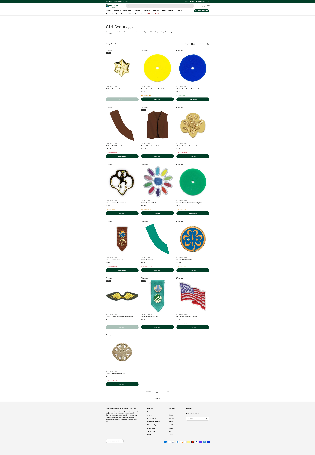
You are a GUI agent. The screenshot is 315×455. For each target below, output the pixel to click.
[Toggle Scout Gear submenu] (130, 14)
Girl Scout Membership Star (113, 89)
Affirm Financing (151, 418)
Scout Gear (125, 14)
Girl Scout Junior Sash (147, 260)
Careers (171, 434)
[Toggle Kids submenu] (119, 14)
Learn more (125, 1)
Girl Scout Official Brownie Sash (115, 146)
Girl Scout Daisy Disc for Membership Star (188, 89)
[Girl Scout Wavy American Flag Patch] (192, 296)
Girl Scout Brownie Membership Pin (116, 203)
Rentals (192, 1)
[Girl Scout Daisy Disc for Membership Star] (192, 68)
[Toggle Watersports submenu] (132, 11)
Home (107, 18)
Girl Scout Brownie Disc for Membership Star (189, 203)
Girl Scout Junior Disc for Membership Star (153, 89)
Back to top (157, 398)
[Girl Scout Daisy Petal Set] (157, 182)
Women (108, 14)
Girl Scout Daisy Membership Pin (115, 373)
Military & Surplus (167, 10)
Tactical (155, 10)
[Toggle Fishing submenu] (150, 11)
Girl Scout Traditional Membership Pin (187, 146)
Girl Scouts (112, 18)
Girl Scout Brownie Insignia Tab (115, 260)
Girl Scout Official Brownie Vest (150, 146)
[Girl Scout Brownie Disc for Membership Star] (192, 182)
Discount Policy (151, 425)
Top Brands (136, 14)
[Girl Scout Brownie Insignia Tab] (122, 239)
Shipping (149, 415)
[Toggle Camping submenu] (120, 11)
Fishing (146, 10)
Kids (116, 14)
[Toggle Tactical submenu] (159, 11)
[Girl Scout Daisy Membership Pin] (122, 353)
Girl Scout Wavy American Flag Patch (186, 316)
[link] (147, 391)
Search (149, 434)
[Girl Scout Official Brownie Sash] (122, 125)
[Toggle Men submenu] (181, 11)
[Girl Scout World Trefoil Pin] (192, 239)
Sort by (108, 44)
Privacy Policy (151, 428)
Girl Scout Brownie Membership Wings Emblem (119, 316)
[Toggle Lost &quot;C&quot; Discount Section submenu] (162, 14)
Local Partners (173, 425)
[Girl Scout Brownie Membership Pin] (122, 182)
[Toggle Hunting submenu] (141, 11)
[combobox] (160, 6)
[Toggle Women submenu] (112, 14)
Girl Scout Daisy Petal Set (148, 203)
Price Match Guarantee (153, 421)
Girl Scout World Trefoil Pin (184, 260)
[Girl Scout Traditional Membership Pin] (192, 125)
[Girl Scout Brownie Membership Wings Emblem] (122, 296)
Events (186, 1)
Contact (108, 10)
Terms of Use (151, 431)
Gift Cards (171, 418)
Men (178, 10)
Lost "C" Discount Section (152, 14)
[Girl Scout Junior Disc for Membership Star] (157, 68)
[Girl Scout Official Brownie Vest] (157, 125)
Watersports (127, 10)
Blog (170, 431)
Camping (116, 10)
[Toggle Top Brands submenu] (141, 14)
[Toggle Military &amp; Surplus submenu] (174, 11)
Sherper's (111, 449)
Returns (149, 412)
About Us (171, 412)
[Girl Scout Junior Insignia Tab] (157, 296)
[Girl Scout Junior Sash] (157, 239)
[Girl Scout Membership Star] (122, 68)
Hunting (137, 10)
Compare (187, 44)
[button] (208, 6)
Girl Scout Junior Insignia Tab (149, 316)
